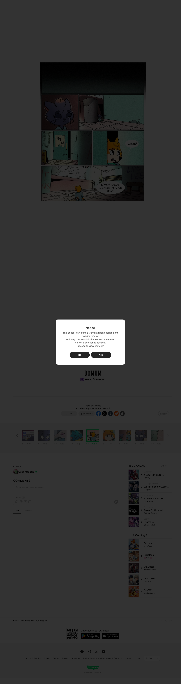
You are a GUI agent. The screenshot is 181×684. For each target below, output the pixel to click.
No (79, 354)
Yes (101, 354)
